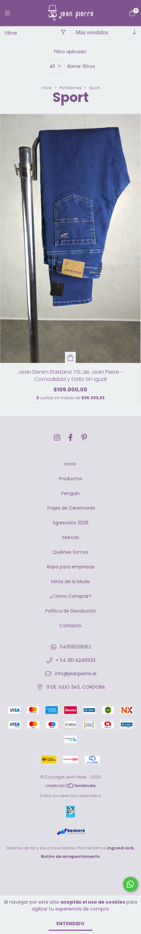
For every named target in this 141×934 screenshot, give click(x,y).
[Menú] (11, 13)
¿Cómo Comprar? (70, 596)
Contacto (70, 625)
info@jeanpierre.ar (76, 673)
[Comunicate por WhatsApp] (130, 884)
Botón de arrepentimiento (70, 856)
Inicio (47, 87)
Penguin (70, 493)
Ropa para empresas (70, 567)
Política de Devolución (70, 611)
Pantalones (70, 87)
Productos (70, 478)
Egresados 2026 (71, 522)
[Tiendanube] (71, 787)
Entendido (70, 923)
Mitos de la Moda (70, 581)
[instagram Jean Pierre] (57, 437)
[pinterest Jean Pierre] (84, 437)
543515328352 (75, 647)
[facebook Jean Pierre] (70, 437)
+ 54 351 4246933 (75, 660)
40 (52, 66)
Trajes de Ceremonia (71, 508)
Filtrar (11, 33)
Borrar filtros (81, 66)
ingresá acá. (121, 848)
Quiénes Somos (70, 552)
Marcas (70, 537)
